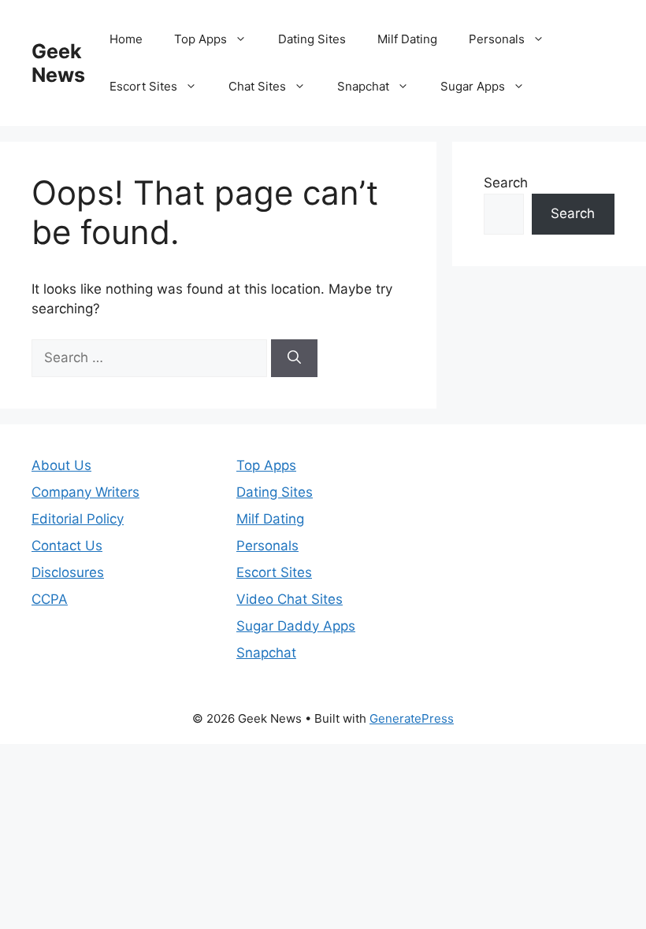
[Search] (294, 358)
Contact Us (67, 545)
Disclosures (68, 572)
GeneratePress (411, 718)
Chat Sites (257, 86)
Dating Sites (312, 38)
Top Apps (200, 38)
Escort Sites (143, 86)
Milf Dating (407, 38)
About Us (61, 465)
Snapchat (363, 86)
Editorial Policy (78, 519)
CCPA (50, 599)
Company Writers (85, 492)
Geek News (58, 63)
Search (506, 183)
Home (126, 38)
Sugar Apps (472, 86)
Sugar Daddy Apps (295, 626)
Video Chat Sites (289, 599)
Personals (497, 38)
